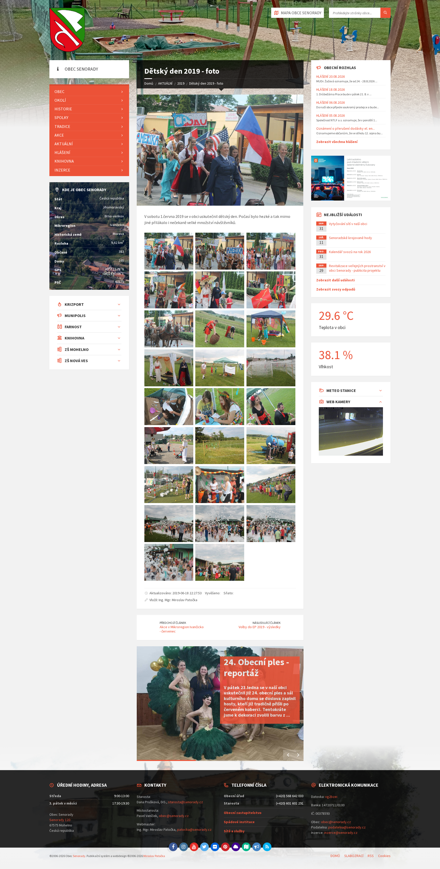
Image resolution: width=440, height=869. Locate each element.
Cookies (384, 855)
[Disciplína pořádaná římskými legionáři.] (219, 328)
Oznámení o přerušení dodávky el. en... (345, 128)
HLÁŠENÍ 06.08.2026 (330, 102)
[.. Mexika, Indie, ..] (169, 289)
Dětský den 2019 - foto (206, 83)
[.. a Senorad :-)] (169, 328)
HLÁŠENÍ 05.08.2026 (330, 115)
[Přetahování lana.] (271, 484)
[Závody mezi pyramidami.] (169, 445)
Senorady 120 (59, 820)
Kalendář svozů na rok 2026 (350, 251)
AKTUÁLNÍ (165, 83)
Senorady (79, 856)
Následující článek (267, 623)
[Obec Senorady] (67, 30)
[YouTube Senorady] (194, 846)
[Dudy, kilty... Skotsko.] (219, 367)
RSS (371, 855)
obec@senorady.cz (174, 815)
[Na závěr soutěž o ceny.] (219, 562)
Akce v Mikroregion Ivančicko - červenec (182, 629)
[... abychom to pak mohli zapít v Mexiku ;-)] (219, 484)
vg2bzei (331, 796)
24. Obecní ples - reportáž (256, 667)
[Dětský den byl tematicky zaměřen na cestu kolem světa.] (219, 251)
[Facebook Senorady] (173, 846)
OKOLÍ (60, 100)
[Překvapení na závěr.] (169, 523)
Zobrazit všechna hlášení (337, 141)
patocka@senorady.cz (194, 829)
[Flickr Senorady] (215, 846)
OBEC (59, 91)
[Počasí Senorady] (235, 846)
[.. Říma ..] (271, 289)
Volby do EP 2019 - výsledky (260, 627)
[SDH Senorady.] (271, 445)
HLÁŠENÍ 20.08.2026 (330, 76)
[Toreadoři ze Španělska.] (271, 406)
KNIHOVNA (64, 161)
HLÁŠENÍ (62, 152)
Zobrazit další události (335, 280)
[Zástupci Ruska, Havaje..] (271, 251)
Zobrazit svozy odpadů (335, 289)
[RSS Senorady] (267, 846)
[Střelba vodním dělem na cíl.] (219, 445)
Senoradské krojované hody (350, 237)
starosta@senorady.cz (185, 802)
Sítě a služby (234, 831)
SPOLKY (61, 117)
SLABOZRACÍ (353, 855)
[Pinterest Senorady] (225, 846)
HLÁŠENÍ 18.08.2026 (330, 89)
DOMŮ (335, 855)
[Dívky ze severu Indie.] (271, 328)
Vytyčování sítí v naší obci (348, 223)
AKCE (59, 135)
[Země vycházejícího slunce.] (169, 367)
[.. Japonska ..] (219, 289)
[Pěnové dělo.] (219, 523)
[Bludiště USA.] (271, 367)
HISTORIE (63, 108)
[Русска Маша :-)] (219, 406)
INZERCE (62, 170)
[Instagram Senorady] (183, 846)
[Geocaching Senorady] (246, 846)
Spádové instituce (239, 822)
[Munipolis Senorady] (256, 846)
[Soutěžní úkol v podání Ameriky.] (169, 406)
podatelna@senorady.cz (347, 827)
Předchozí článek (173, 623)
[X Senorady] (204, 846)
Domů (148, 83)
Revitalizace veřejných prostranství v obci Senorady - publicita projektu (357, 268)
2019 (180, 83)
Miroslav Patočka (154, 856)
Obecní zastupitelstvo (243, 812)
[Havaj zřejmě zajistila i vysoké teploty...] (169, 484)
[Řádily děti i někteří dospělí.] (271, 523)
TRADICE (62, 126)
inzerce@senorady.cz (341, 832)
